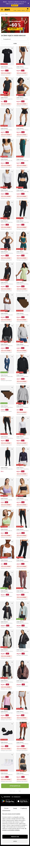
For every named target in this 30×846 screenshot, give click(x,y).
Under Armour (4, 66)
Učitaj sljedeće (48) (15, 786)
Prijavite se (23, 10)
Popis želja (19, 10)
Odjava (27, 9)
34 (19, 791)
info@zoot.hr (17, 796)
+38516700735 (6, 796)
